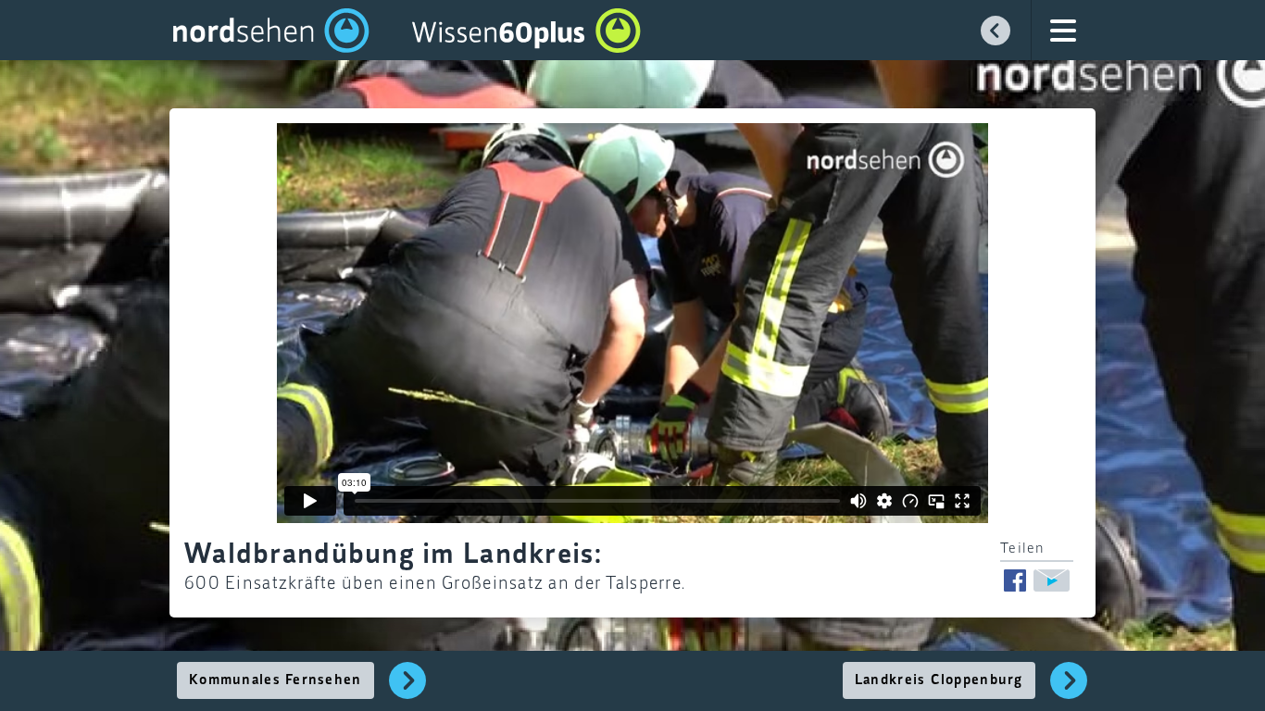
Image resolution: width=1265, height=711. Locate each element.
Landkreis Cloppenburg (939, 680)
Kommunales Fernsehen (275, 680)
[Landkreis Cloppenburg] (1069, 690)
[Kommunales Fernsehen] (408, 690)
